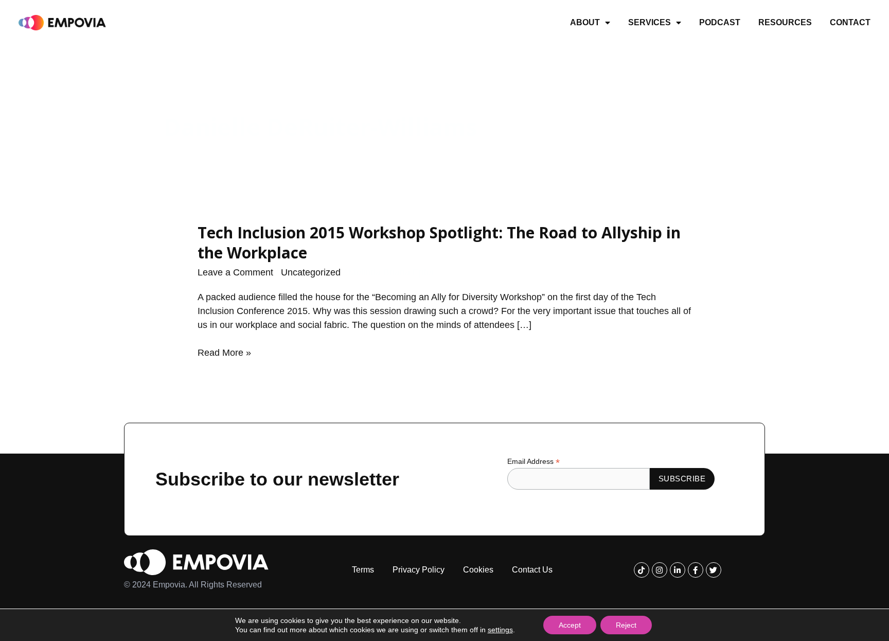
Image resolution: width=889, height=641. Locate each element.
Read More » (224, 353)
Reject (626, 625)
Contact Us (532, 569)
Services (649, 22)
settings (500, 630)
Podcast (719, 22)
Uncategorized (311, 272)
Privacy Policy (418, 569)
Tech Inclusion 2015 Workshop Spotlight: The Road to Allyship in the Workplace (439, 242)
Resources (785, 22)
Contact (850, 22)
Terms (363, 569)
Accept (570, 625)
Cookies (478, 569)
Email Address (533, 461)
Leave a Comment (235, 272)
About (585, 22)
